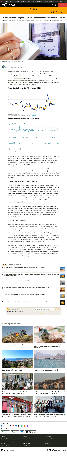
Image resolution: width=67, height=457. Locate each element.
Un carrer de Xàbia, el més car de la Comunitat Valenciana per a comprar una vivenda (15, 369)
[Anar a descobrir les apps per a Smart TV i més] (30, 431)
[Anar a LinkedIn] (31, 426)
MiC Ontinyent (30, 1)
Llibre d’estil (3, 443)
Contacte (3, 436)
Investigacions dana (39, 1)
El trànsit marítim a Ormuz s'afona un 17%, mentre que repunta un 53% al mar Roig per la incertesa (49, 369)
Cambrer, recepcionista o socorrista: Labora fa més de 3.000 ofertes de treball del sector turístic (16, 392)
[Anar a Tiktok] (10, 426)
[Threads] (64, 12)
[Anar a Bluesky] (16, 426)
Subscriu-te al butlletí (5, 441)
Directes (62, 4)
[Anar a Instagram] (8, 426)
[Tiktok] (59, 12)
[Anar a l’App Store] (15, 431)
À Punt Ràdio (60, 1)
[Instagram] (56, 12)
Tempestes (11, 1)
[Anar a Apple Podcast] (28, 426)
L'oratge (46, 1)
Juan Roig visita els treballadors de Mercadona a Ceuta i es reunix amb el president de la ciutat (49, 415)
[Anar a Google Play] (5, 431)
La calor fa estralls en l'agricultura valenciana (14, 344)
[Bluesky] (61, 12)
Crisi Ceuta (17, 1)
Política (4, 12)
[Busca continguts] (52, 5)
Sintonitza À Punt (4, 438)
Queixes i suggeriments (49, 438)
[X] (54, 12)
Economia (20, 12)
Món (30, 12)
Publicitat (25, 436)
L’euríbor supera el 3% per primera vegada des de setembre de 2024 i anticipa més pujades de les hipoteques (47, 346)
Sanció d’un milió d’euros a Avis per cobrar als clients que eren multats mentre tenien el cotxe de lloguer (16, 415)
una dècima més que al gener (22, 78)
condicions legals (46, 311)
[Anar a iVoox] (25, 426)
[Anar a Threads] (19, 426)
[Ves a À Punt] (9, 5)
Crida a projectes (26, 441)
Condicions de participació (28, 443)
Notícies (33, 9)
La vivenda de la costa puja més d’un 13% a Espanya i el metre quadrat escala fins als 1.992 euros (49, 392)
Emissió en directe (26, 438)
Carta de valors (48, 441)
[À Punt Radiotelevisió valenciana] (8, 450)
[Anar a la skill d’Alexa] (22, 431)
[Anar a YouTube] (13, 426)
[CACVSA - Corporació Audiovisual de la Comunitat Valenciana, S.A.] (56, 450)
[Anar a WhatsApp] (22, 426)
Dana (15, 12)
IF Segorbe (5, 1)
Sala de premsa (48, 436)
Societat (10, 12)
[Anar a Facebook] (2, 426)
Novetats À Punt (52, 1)
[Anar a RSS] (34, 426)
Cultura (25, 12)
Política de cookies (26, 445)
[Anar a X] (5, 426)
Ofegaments (23, 1)
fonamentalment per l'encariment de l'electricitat (22, 80)
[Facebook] (51, 12)
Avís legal (47, 443)
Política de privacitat (5, 445)
